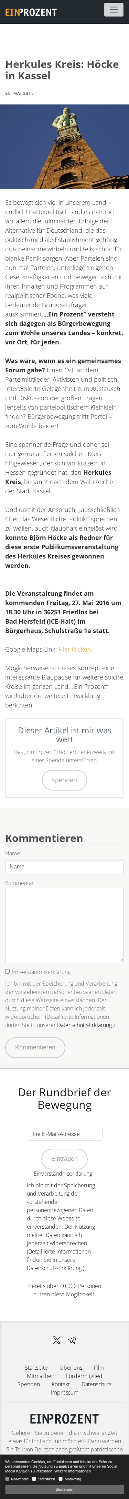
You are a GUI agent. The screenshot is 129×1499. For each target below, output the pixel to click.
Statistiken (46, 1479)
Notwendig (20, 1479)
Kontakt (61, 1384)
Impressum (64, 1392)
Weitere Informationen (72, 1471)
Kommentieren (35, 1047)
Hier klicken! (75, 649)
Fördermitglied (84, 1376)
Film (99, 1367)
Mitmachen (40, 1376)
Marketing (73, 1479)
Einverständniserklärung (41, 972)
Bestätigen (64, 1489)
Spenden (29, 1384)
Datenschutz (96, 1384)
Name (12, 853)
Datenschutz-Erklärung (84, 1025)
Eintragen (64, 1158)
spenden (64, 780)
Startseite (36, 1367)
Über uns (71, 1367)
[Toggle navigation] (113, 10)
